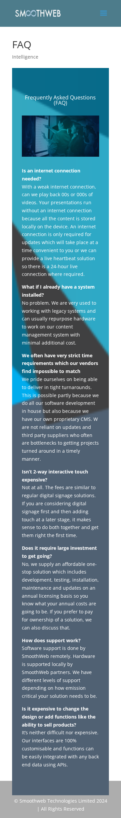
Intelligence (25, 57)
